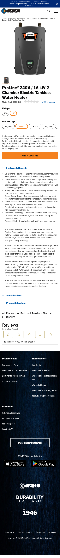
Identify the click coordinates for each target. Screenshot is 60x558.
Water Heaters (21, 18)
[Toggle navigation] (56, 11)
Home (4, 18)
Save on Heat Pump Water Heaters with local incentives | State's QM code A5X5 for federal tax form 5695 (29, 4)
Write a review (49, 102)
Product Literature (16, 302)
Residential (11, 18)
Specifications (14, 295)
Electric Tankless (32, 18)
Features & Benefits (16, 167)
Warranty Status (39, 385)
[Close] (57, 3)
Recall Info (6, 429)
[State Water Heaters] (11, 11)
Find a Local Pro (30, 155)
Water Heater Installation (30, 442)
